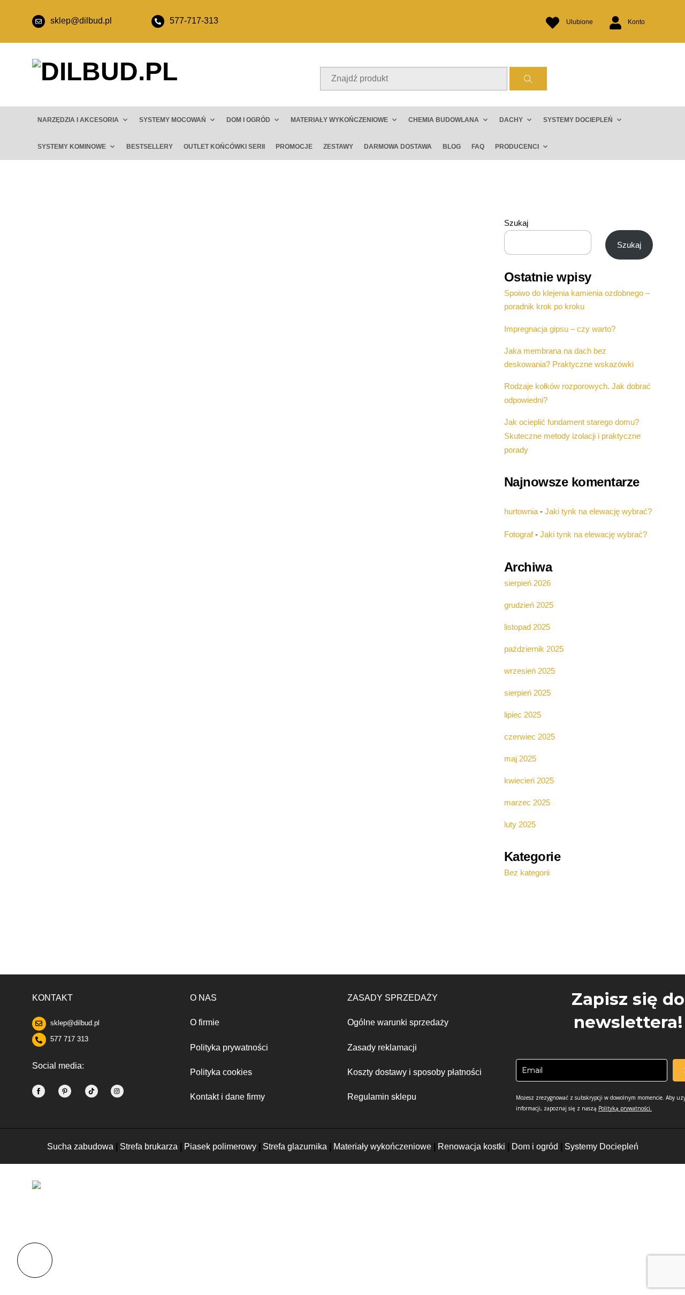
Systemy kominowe (71, 146)
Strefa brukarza (149, 1146)
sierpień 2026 (527, 583)
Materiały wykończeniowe (339, 120)
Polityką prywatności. (625, 1108)
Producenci (517, 146)
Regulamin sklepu (381, 1096)
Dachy (511, 120)
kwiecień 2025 (529, 780)
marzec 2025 (527, 802)
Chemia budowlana (443, 120)
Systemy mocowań (172, 120)
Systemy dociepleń (578, 120)
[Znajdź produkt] (528, 78)
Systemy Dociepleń (601, 1146)
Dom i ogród (248, 120)
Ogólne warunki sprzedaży (397, 1022)
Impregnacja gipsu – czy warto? (559, 328)
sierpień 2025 (527, 692)
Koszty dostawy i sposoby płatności (414, 1072)
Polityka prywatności (229, 1047)
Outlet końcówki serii (224, 146)
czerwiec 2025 (529, 736)
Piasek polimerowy (220, 1146)
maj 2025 (520, 758)
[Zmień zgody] (34, 1260)
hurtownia (521, 511)
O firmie (204, 1022)
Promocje (294, 146)
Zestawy (338, 146)
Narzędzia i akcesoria (78, 120)
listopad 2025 (527, 626)
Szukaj (516, 222)
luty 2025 (520, 824)
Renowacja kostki (472, 1146)
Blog (452, 146)
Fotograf (518, 534)
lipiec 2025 (522, 714)
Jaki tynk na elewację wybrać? (598, 511)
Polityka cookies (221, 1072)
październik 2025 (534, 648)
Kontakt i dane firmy (227, 1096)
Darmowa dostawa (398, 146)
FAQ (477, 146)
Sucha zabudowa (80, 1146)
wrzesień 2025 (529, 670)
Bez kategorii (527, 872)
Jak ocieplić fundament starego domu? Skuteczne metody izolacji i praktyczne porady (572, 435)
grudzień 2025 (528, 605)
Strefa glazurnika (295, 1146)
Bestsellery (149, 146)
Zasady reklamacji (382, 1047)
